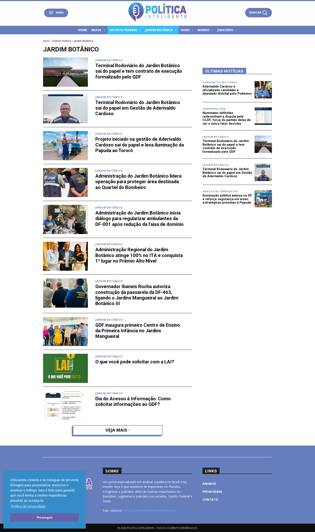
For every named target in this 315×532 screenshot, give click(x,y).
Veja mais (116, 430)
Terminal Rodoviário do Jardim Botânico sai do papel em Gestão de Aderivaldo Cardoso (137, 108)
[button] (258, 12)
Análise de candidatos (220, 191)
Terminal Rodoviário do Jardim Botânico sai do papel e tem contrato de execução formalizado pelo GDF (138, 71)
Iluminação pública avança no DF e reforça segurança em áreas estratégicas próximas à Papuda (227, 198)
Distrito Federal (61, 41)
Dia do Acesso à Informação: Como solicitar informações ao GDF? (133, 401)
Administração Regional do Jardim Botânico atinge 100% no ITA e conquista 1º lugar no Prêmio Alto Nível (139, 255)
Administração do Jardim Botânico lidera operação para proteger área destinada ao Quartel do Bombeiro (138, 181)
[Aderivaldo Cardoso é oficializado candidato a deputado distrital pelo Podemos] (263, 89)
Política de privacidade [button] (28, 506)
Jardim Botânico (109, 60)
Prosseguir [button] (44, 517)
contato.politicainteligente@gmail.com (149, 510)
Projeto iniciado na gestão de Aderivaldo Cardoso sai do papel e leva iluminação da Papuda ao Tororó (139, 144)
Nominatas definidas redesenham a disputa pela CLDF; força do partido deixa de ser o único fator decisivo (226, 118)
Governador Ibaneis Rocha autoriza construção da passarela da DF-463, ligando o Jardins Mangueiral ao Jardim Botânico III (136, 295)
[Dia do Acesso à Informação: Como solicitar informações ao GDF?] (65, 405)
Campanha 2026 (213, 108)
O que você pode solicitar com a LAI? (134, 361)
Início (46, 41)
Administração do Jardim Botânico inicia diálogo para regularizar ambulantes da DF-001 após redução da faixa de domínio (139, 218)
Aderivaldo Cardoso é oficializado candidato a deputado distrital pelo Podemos (227, 90)
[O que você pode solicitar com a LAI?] (65, 368)
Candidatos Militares (219, 82)
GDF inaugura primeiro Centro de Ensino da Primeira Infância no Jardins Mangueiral (137, 330)
